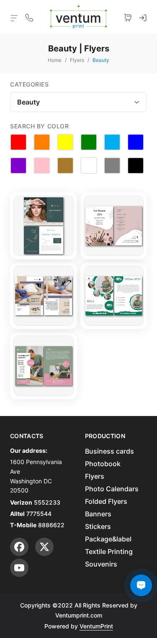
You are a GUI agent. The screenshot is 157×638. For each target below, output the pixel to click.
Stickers (98, 526)
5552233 (47, 502)
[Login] (143, 17)
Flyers (94, 476)
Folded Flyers (106, 501)
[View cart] (128, 17)
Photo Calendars (112, 489)
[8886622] (29, 17)
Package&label (108, 539)
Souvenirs (101, 564)
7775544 (38, 513)
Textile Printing (109, 551)
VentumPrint (96, 626)
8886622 (51, 524)
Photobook (103, 463)
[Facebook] (19, 547)
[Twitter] (44, 547)
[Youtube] (19, 568)
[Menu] (14, 18)
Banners (98, 514)
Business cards (109, 451)
